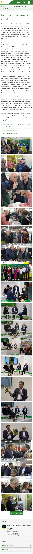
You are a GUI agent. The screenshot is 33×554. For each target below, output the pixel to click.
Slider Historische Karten (10, 133)
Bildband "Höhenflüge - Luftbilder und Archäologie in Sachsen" (17, 125)
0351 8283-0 (14, 531)
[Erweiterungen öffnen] (29, 2)
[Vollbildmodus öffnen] (16, 145)
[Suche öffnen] (24, 2)
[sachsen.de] (5, 2)
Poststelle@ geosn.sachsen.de (19, 535)
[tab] (16, 521)
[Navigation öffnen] (18, 2)
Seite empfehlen (6, 549)
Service (4, 541)
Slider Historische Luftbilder (11, 130)
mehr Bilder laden (16, 513)
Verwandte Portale (7, 545)
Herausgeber (5, 521)
